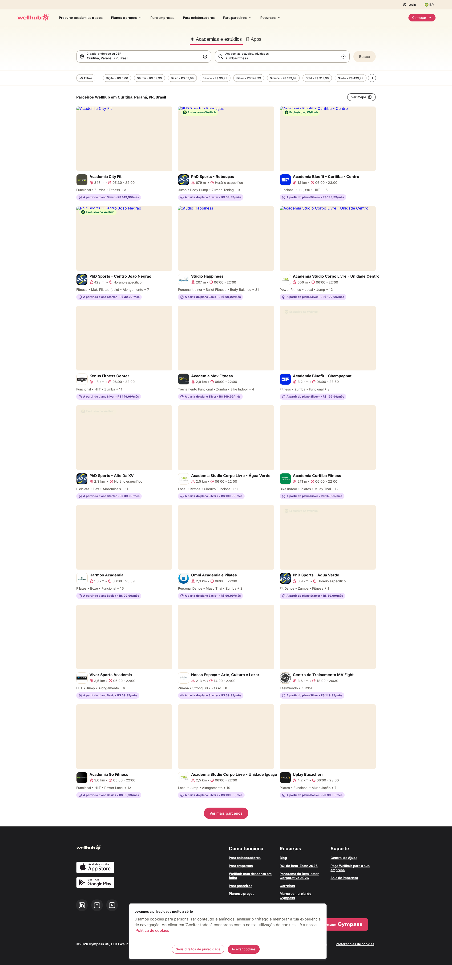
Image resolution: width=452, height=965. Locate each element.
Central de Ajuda (344, 858)
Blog (283, 858)
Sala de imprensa (344, 878)
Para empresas (162, 18)
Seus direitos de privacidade (198, 949)
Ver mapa (358, 97)
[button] (206, 56)
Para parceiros (235, 18)
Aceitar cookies (244, 949)
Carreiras (287, 886)
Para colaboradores (199, 18)
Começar (419, 18)
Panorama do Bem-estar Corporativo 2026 (299, 876)
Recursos (268, 18)
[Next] (372, 78)
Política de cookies (152, 930)
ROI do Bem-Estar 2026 (299, 866)
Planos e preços (124, 18)
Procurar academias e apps (81, 18)
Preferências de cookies (355, 944)
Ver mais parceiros (226, 813)
